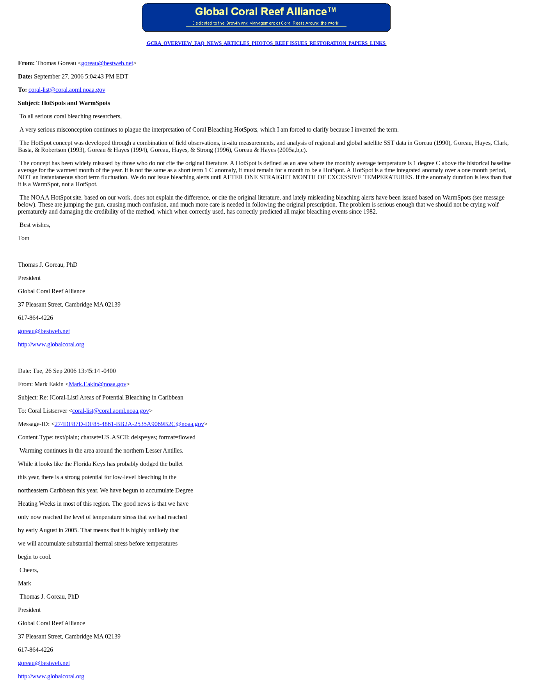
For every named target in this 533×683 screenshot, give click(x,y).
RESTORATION (327, 43)
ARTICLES (236, 43)
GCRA (154, 43)
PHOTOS (262, 43)
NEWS (214, 43)
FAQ (199, 43)
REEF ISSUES (291, 43)
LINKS (378, 43)
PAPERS (358, 43)
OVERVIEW (177, 43)
